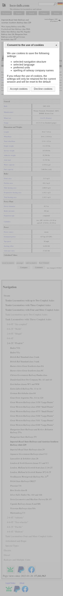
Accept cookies (18, 88)
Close (56, 45)
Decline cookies (43, 88)
